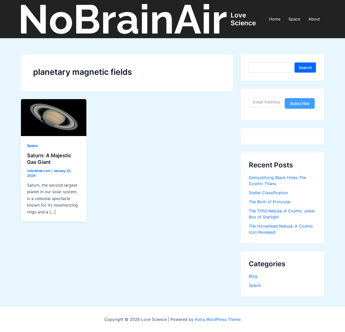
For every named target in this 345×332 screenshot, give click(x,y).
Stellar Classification (268, 192)
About (314, 18)
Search (305, 67)
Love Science (243, 19)
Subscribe (299, 103)
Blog (253, 276)
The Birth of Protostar (270, 201)
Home (274, 18)
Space (294, 18)
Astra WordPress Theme (218, 319)
